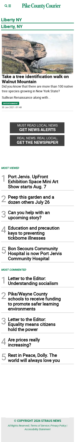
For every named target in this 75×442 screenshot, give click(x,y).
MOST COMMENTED (13, 269)
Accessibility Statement (38, 429)
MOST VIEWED (10, 168)
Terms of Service (40, 425)
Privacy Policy (58, 425)
